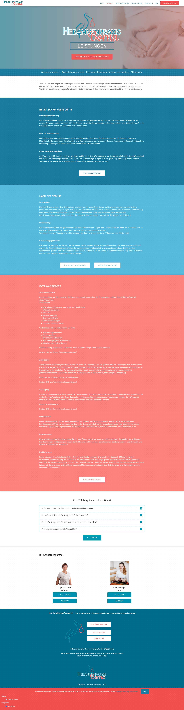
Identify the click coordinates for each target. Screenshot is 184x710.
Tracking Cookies (12, 699)
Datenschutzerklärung (94, 684)
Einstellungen (133, 691)
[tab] (92, 508)
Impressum (81, 684)
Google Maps (11, 706)
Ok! (145, 691)
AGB (104, 684)
